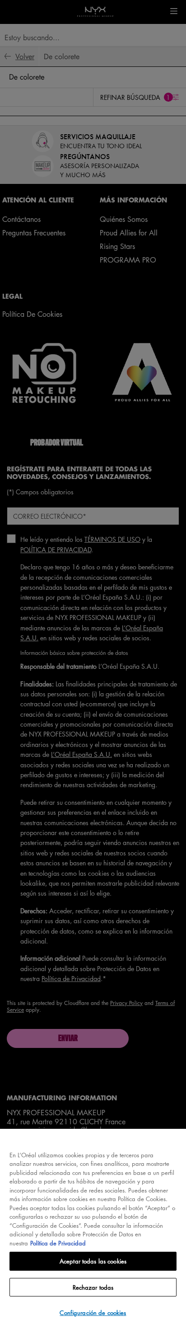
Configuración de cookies (93, 1312)
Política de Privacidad (58, 1243)
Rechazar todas (93, 1287)
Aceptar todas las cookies (93, 1261)
